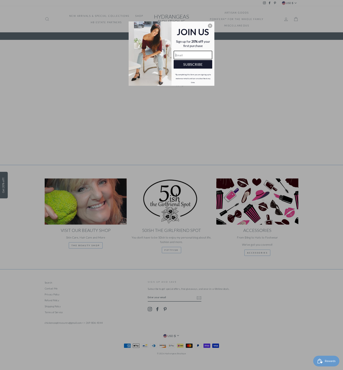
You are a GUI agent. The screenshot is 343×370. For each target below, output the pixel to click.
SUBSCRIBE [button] (193, 64)
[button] (210, 26)
